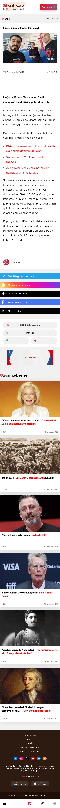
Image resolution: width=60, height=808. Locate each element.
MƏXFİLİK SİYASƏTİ (30, 751)
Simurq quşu (27, 159)
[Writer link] (42, 803)
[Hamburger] (4, 803)
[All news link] (55, 803)
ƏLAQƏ (30, 739)
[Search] (16, 803)
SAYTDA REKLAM (30, 747)
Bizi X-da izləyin (15, 311)
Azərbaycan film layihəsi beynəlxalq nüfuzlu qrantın (27, 170)
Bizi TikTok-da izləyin (17, 294)
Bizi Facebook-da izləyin (19, 302)
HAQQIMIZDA (30, 735)
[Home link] (29, 803)
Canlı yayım (47, 7)
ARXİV (30, 743)
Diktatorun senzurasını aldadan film (30, 148)
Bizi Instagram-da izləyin (19, 285)
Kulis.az (16, 262)
